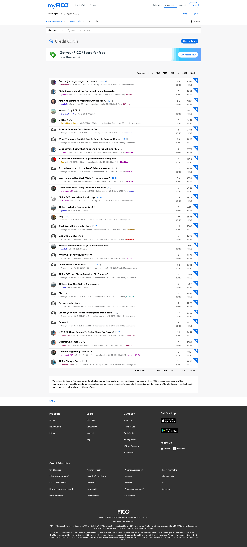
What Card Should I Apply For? (75, 254)
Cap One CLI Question (71, 235)
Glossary (166, 489)
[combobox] (133, 30)
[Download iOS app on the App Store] (168, 421)
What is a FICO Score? (59, 476)
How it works (55, 426)
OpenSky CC (65, 119)
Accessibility (129, 452)
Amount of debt (94, 470)
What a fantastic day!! (80, 206)
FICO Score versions (58, 482)
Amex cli (63, 322)
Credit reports (93, 495)
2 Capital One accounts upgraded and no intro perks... (88, 158)
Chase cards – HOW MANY (73, 264)
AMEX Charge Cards (70, 361)
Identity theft (168, 476)
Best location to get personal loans (87, 245)
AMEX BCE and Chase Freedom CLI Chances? (83, 274)
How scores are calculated (61, 489)
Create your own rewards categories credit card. (86, 312)
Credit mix (91, 482)
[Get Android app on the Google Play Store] (169, 430)
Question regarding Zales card (75, 351)
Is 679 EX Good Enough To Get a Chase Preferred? (87, 332)
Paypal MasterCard (69, 302)
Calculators (130, 495)
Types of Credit (74, 21)
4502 (184, 73)
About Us (127, 420)
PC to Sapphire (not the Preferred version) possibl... (87, 90)
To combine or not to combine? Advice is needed (85, 168)
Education (157, 5)
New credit (92, 489)
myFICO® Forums (72, 14)
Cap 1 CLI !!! (74, 110)
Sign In (195, 13)
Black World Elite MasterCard (75, 226)
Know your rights (169, 470)
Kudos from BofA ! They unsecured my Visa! (82, 187)
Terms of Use (129, 426)
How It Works (80, 5)
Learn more (148, 528)
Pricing (93, 5)
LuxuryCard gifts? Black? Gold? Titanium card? (84, 177)
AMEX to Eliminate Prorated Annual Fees (81, 100)
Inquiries (128, 482)
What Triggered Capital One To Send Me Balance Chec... (90, 139)
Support (182, 5)
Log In (194, 5)
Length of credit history (97, 476)
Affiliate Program (131, 446)
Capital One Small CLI (71, 341)
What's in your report (134, 470)
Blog (88, 439)
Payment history (56, 495)
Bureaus (128, 476)
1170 (172, 73)
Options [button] (196, 21)
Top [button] (53, 401)
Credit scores (55, 470)
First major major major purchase (77, 81)
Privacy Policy (129, 439)
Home (52, 420)
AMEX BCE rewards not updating (77, 197)
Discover (63, 293)
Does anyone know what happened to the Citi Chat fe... (89, 148)
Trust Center (129, 433)
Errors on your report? (134, 489)
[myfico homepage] (58, 5)
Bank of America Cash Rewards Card (79, 129)
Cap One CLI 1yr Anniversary (83, 283)
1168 (158, 73)
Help (185, 13)
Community (170, 5)
